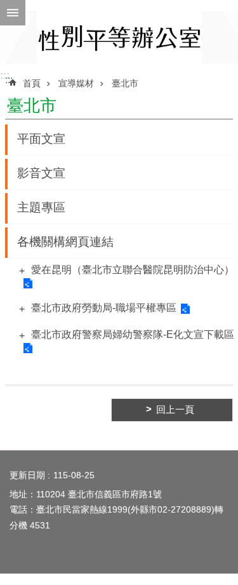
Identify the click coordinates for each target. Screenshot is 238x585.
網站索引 (12, 12)
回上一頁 (175, 410)
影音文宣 (41, 173)
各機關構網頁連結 (65, 241)
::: (5, 75)
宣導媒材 (76, 83)
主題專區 (41, 207)
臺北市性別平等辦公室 (119, 37)
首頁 (32, 83)
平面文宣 (41, 138)
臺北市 (125, 83)
